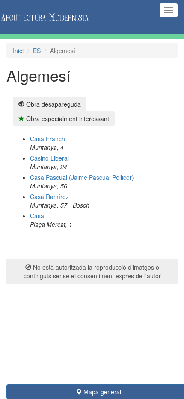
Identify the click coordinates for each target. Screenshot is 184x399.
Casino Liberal (49, 158)
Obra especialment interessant (66, 118)
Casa (37, 215)
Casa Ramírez (49, 196)
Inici (18, 50)
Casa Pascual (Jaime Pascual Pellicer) (82, 177)
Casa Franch (47, 138)
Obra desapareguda (52, 104)
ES (37, 50)
